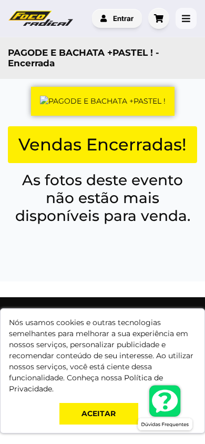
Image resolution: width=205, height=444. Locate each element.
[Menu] (186, 18)
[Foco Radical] (42, 18)
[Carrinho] (158, 18)
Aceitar (98, 413)
